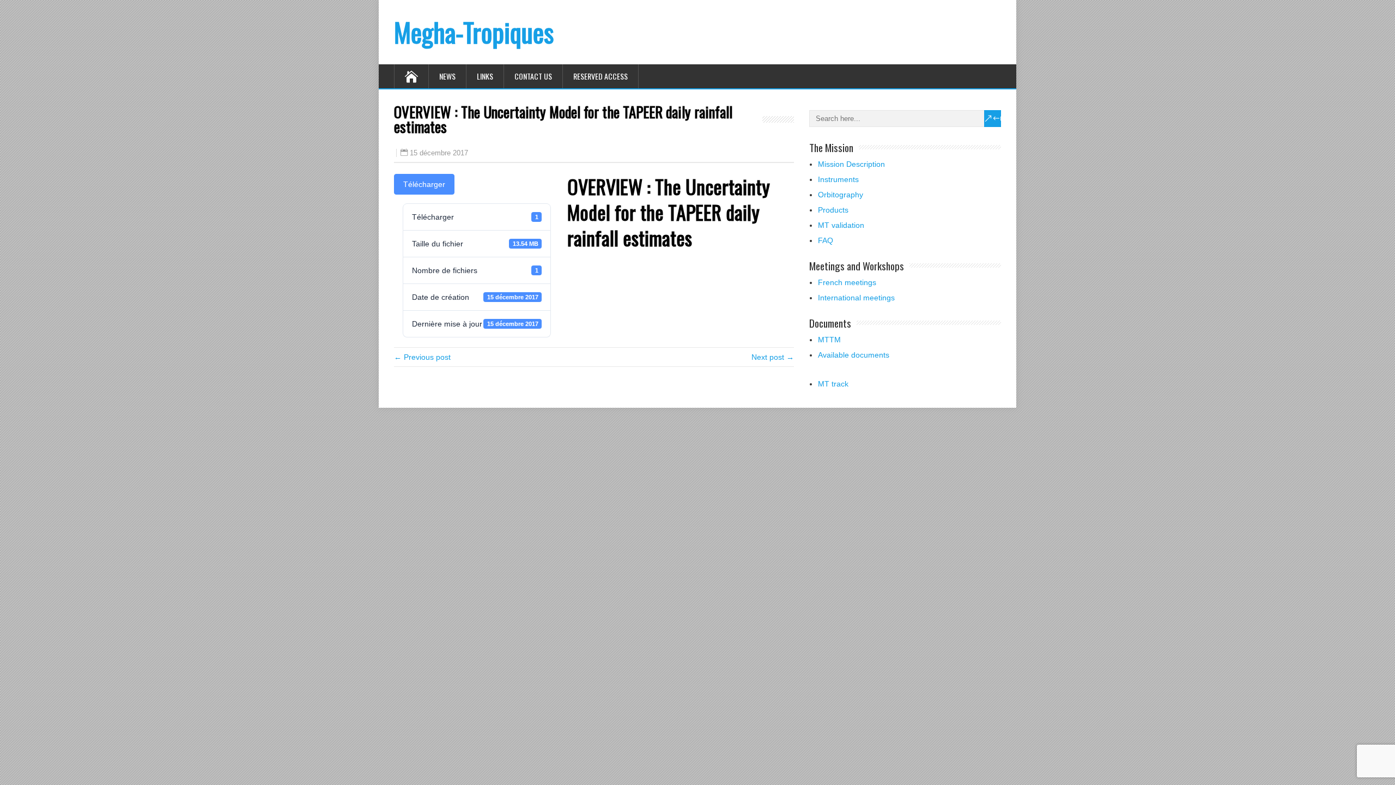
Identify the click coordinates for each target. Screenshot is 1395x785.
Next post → (772, 357)
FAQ (825, 240)
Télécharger (424, 184)
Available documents (853, 355)
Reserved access (600, 76)
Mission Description (851, 164)
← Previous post (422, 357)
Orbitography (840, 194)
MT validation (841, 225)
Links (485, 76)
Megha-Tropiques (474, 32)
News (447, 76)
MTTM (829, 339)
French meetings (847, 282)
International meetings (856, 297)
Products (833, 210)
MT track (833, 383)
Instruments (838, 179)
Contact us (533, 76)
